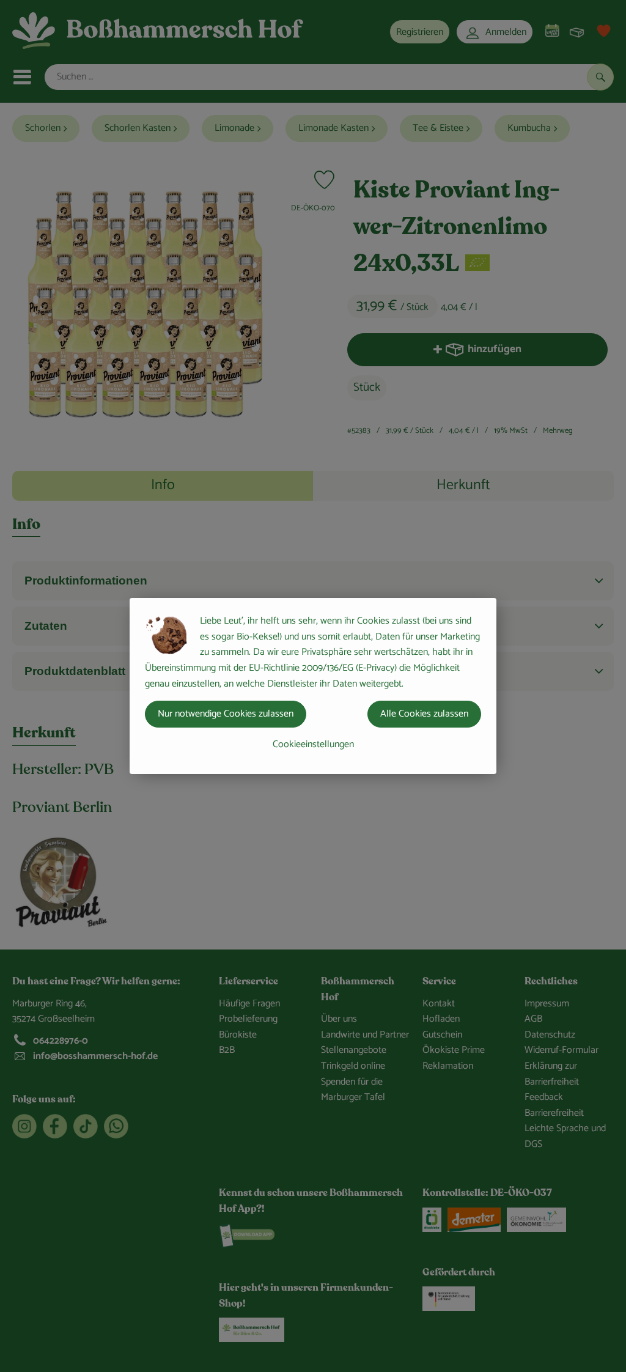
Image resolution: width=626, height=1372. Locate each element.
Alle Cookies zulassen (424, 714)
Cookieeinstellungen (313, 744)
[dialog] (313, 686)
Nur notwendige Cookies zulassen (225, 714)
